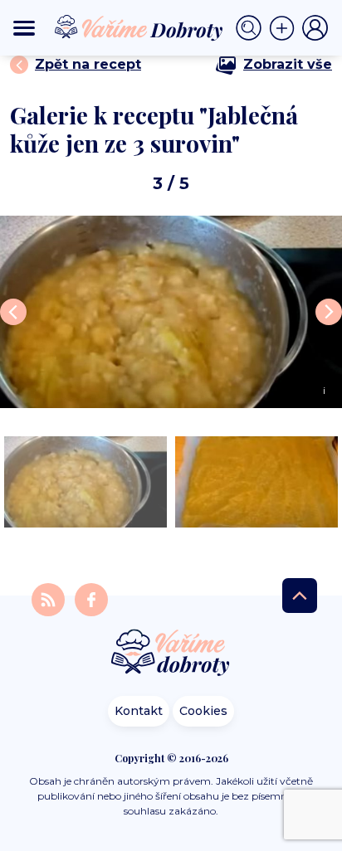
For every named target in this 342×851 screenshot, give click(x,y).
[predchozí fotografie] (13, 312)
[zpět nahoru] (299, 595)
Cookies (203, 710)
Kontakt (139, 710)
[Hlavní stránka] (171, 654)
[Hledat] (252, 28)
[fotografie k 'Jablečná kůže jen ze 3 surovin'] (85, 482)
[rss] (50, 598)
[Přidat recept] (285, 28)
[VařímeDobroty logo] (138, 28)
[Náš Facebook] (91, 598)
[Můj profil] (315, 28)
